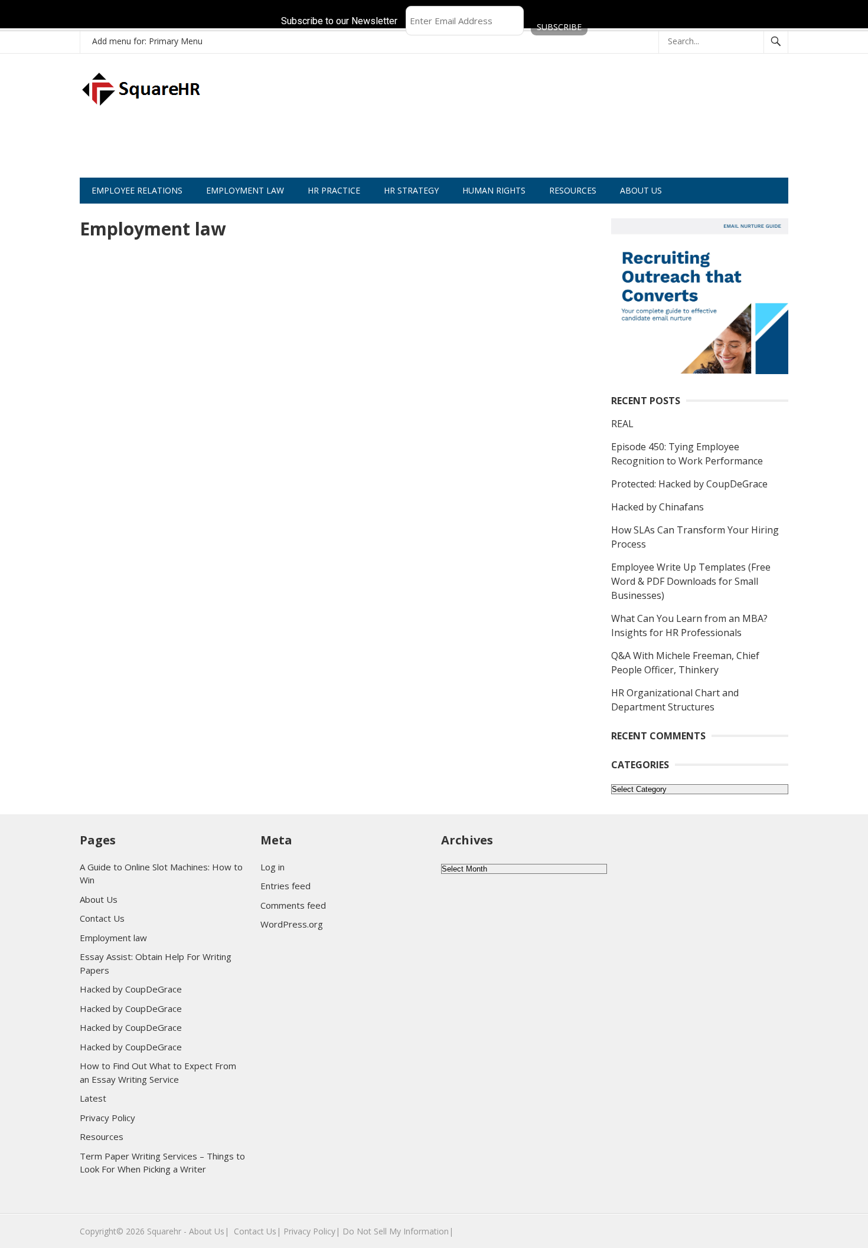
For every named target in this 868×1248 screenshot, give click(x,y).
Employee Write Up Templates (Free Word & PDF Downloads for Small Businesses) (691, 581)
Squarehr (164, 1231)
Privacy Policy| (311, 1231)
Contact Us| (257, 1231)
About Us (99, 899)
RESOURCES (572, 190)
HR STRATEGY (411, 190)
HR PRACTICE (334, 190)
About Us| (209, 1231)
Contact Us (102, 918)
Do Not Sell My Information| (397, 1231)
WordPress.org (291, 924)
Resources (101, 1136)
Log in (272, 867)
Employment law (113, 938)
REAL (622, 423)
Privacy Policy (107, 1117)
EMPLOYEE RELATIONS (137, 190)
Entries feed (285, 886)
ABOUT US (641, 190)
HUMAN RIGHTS (494, 190)
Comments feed (293, 905)
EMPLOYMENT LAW (245, 190)
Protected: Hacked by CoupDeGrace (689, 483)
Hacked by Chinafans (657, 506)
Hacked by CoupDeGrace (131, 989)
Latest (93, 1098)
